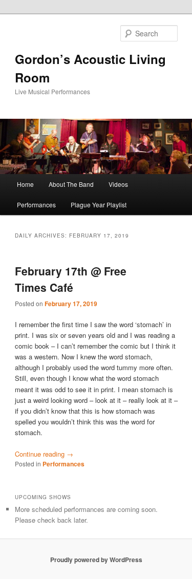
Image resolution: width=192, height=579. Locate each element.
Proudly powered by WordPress (96, 559)
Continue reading (44, 454)
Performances (36, 204)
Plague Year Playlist (98, 204)
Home (25, 184)
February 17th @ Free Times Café (70, 279)
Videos (118, 184)
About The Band (71, 184)
